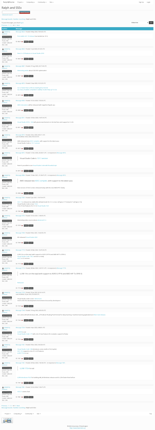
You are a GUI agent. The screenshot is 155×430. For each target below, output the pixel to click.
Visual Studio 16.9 (43, 206)
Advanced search (7, 15)
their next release (99, 315)
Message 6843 (20, 49)
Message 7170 (20, 250)
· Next (18, 25)
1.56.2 (36, 204)
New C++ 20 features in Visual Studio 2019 (30, 53)
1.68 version (38, 299)
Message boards (7, 19)
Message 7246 (20, 310)
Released (20, 283)
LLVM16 (19, 332)
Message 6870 (20, 83)
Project (20, 2)
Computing (30, 2)
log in (22, 23)
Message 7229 (20, 292)
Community (41, 2)
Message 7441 (20, 363)
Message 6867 (20, 66)
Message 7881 (20, 387)
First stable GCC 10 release (26, 36)
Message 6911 (20, 118)
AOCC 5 (19, 391)
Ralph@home (8, 2)
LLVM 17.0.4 (21, 353)
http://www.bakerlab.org (77, 428)
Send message (7, 37)
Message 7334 (20, 327)
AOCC (19, 258)
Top (150, 414)
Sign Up (141, 2)
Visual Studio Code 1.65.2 (25, 256)
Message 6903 (20, 100)
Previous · (5, 25)
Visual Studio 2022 (31, 237)
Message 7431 (20, 345)
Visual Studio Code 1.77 (24, 334)
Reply (26, 42)
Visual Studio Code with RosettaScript (45, 165)
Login (148, 2)
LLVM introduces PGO (24, 377)
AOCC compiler (34, 141)
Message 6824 (20, 32)
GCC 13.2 (20, 351)
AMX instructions (22, 105)
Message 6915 (20, 153)
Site (51, 2)
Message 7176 (20, 268)
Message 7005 (20, 197)
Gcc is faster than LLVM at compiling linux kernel (32, 88)
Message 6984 (20, 175)
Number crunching (19, 19)
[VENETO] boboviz (6, 33)
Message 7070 (20, 216)
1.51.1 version (35, 143)
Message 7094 (20, 233)
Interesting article (22, 70)
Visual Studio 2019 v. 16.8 (25, 122)
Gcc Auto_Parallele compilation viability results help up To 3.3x (37, 90)
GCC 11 (19, 202)
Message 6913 (20, 135)
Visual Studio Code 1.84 (24, 349)
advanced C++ (41, 220)
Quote (31, 42)
